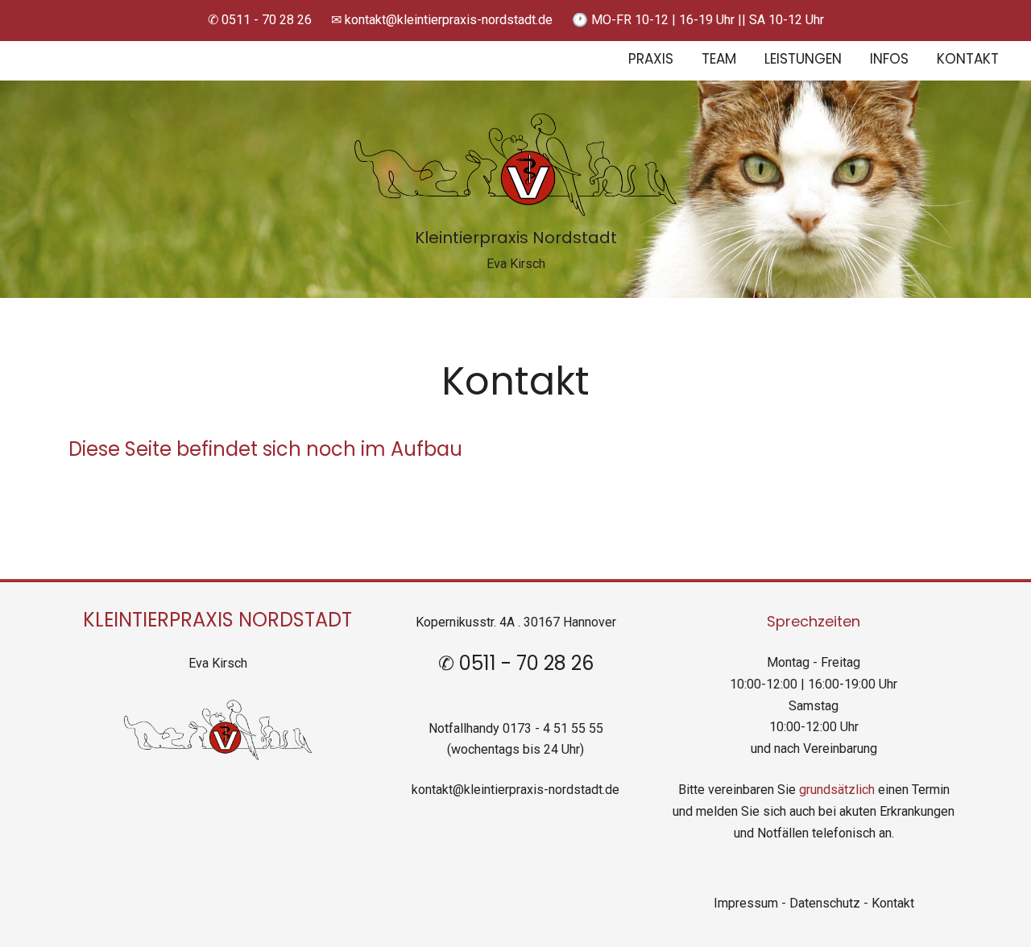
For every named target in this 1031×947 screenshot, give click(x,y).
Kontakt (893, 903)
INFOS (889, 60)
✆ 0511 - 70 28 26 (260, 19)
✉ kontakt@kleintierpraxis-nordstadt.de (442, 19)
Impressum (746, 903)
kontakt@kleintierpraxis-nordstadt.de (515, 789)
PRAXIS (650, 60)
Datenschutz (826, 903)
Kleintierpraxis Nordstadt (516, 239)
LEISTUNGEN (803, 60)
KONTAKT (968, 60)
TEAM (719, 60)
